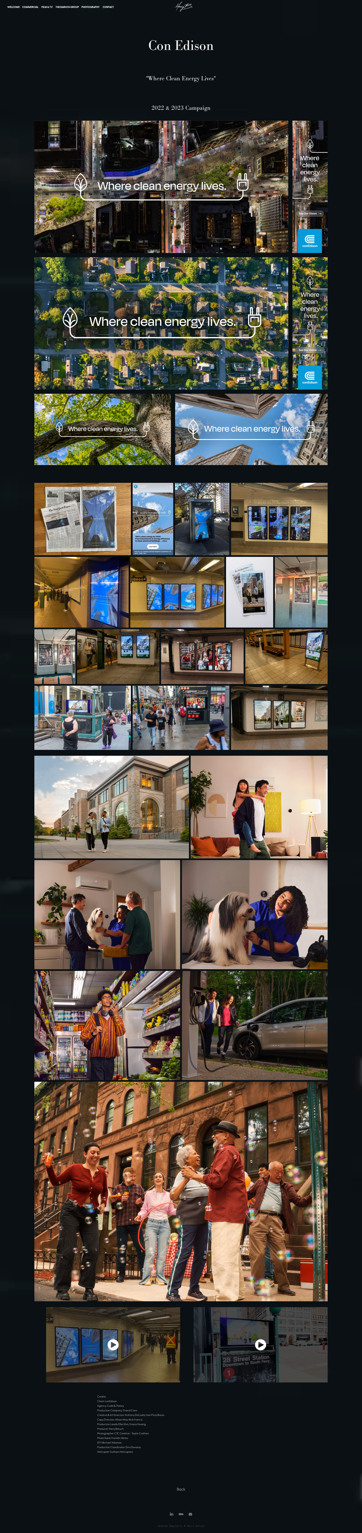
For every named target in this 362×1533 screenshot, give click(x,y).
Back (181, 1488)
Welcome (13, 7)
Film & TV (47, 7)
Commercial (30, 7)
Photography (90, 7)
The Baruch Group (67, 7)
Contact (108, 7)
